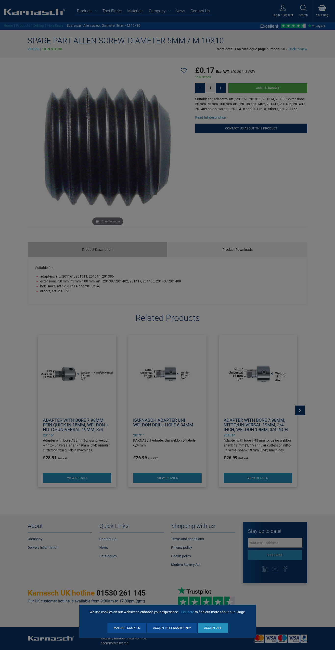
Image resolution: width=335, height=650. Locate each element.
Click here (187, 612)
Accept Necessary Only (172, 628)
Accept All (213, 628)
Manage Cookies (127, 628)
